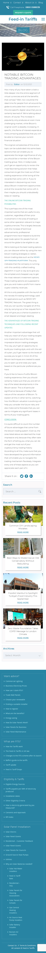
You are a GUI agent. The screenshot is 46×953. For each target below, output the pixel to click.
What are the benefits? (15, 713)
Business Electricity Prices (16, 686)
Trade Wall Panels (13, 695)
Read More (23, 532)
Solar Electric (11, 832)
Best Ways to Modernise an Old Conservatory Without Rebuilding (23, 561)
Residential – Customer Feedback (19, 841)
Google (31, 476)
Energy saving (11, 718)
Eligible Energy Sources (15, 784)
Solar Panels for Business (16, 727)
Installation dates (13, 796)
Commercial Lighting (14, 681)
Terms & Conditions (28, 945)
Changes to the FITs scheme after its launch (24, 755)
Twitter (22, 476)
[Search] (39, 491)
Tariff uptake (11, 765)
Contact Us (12, 945)
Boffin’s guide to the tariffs (16, 760)
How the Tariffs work (14, 746)
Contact (17, 2)
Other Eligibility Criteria (15, 800)
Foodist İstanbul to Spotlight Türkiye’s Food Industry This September (23, 596)
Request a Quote (23, 13)
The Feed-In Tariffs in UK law (17, 751)
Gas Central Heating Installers (14, 910)
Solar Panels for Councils (16, 850)
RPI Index (9, 817)
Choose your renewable (15, 699)
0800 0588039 (33, 7)
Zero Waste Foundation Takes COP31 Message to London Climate (23, 631)
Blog (40, 2)
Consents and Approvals (16, 812)
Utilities (9, 859)
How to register (12, 709)
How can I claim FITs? (14, 690)
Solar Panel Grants (13, 836)
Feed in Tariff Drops (14, 769)
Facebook (26, 476)
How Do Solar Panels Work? (17, 722)
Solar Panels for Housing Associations (15, 893)
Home (6, 2)
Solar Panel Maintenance (16, 732)
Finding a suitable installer (17, 704)
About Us (29, 2)
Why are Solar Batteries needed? (19, 864)
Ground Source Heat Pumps (17, 855)
